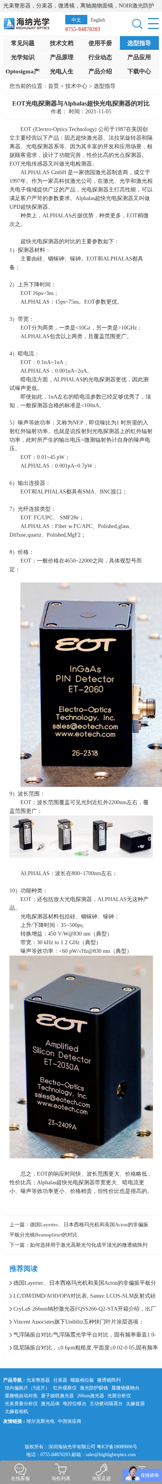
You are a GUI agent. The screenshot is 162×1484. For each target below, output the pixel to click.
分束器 (60, 1380)
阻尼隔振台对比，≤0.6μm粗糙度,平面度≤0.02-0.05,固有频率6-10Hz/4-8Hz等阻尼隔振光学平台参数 (81, 1349)
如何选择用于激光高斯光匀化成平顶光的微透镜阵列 (88, 1245)
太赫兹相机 (16, 1411)
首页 (53, 86)
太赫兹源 (135, 1403)
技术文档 (62, 43)
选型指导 (139, 43)
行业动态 (100, 57)
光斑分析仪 (119, 1395)
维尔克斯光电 (40, 1421)
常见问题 (23, 43)
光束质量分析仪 (21, 1403)
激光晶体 (50, 1403)
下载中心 (139, 71)
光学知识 (23, 57)
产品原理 (62, 57)
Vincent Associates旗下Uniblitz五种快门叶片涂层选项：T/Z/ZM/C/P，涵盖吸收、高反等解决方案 (74, 1323)
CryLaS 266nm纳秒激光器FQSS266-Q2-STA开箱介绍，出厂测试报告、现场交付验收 (80, 1310)
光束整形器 (38, 1380)
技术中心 (77, 86)
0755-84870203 (82, 29)
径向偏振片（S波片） (27, 1388)
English (98, 20)
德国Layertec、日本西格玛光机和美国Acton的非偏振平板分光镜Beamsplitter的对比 (80, 1284)
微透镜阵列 (109, 1380)
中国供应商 (69, 1421)
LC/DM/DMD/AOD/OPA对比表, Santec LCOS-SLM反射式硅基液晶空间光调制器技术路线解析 (80, 1297)
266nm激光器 (90, 1395)
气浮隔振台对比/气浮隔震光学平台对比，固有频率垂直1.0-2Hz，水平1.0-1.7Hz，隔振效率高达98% (80, 1336)
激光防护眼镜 (94, 1388)
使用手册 (100, 43)
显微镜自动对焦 (21, 1395)
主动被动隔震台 (106, 1403)
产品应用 (139, 57)
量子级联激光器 (57, 1395)
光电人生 (62, 71)
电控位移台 (75, 1403)
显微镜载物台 (125, 1388)
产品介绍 (100, 71)
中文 (76, 20)
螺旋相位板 (82, 1380)
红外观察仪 (65, 1388)
